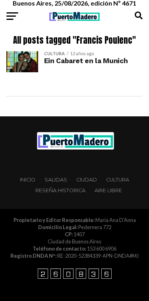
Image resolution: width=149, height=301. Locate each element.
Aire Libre (108, 190)
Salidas (56, 180)
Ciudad (86, 180)
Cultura (117, 180)
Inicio (27, 180)
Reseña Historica (60, 190)
